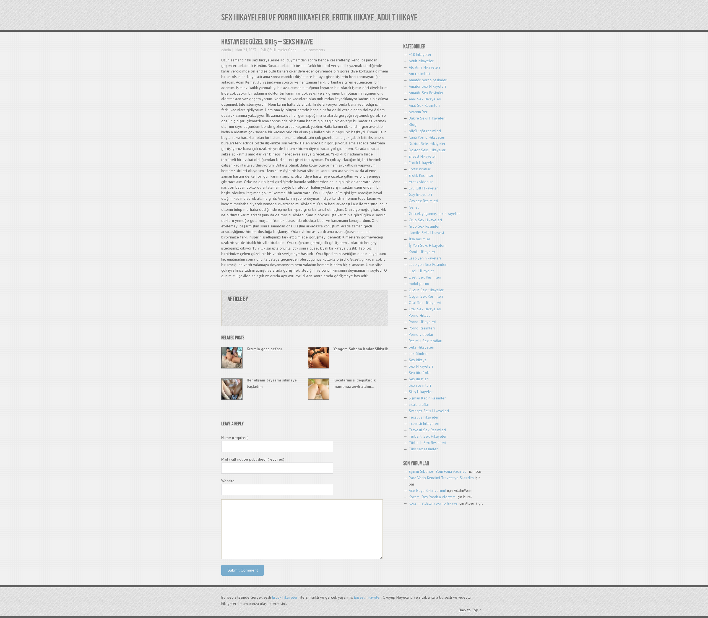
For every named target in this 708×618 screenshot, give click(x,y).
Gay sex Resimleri (423, 200)
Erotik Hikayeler (422, 162)
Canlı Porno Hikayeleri (427, 137)
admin (226, 50)
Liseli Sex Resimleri (425, 277)
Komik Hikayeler (422, 251)
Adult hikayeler (421, 60)
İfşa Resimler (419, 239)
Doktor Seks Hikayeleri (427, 143)
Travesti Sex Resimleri (427, 429)
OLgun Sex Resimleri (426, 296)
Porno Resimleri (422, 328)
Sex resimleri (420, 385)
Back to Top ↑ (470, 609)
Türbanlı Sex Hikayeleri (428, 436)
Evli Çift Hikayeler (274, 50)
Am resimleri (419, 73)
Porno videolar (421, 334)
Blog (413, 124)
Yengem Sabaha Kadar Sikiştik (361, 348)
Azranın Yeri (418, 111)
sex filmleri (418, 353)
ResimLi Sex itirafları (425, 340)
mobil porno (419, 283)
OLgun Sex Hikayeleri (426, 289)
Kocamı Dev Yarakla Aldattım (432, 496)
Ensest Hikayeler (422, 156)
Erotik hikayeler (285, 597)
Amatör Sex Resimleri (426, 92)
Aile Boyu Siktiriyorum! (427, 490)
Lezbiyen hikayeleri (425, 258)
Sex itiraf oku (420, 372)
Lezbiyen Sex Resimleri (428, 264)
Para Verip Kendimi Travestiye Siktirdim (441, 477)
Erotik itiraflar (420, 169)
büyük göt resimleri (425, 130)
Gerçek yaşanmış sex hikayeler (434, 213)
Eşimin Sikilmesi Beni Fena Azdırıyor (438, 471)
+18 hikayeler (420, 54)
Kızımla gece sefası (264, 348)
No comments (313, 50)
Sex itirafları (419, 378)
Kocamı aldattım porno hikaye (433, 503)
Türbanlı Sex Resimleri (427, 442)
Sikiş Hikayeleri (421, 391)
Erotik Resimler (421, 175)
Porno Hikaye (420, 315)
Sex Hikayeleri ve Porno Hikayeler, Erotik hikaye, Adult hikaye (319, 17)
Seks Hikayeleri (421, 347)
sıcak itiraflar (419, 404)
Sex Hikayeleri (421, 366)
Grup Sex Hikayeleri (425, 219)
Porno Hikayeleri (422, 321)
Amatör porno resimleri (428, 79)
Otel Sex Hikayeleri (425, 309)
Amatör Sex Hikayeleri (427, 86)
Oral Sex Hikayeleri (425, 302)
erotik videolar (421, 181)
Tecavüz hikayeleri (424, 417)
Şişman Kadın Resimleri (428, 398)
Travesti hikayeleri (424, 423)
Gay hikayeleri (420, 194)
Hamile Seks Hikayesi (426, 232)
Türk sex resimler (423, 448)
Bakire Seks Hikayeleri (427, 118)
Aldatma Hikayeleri (424, 67)
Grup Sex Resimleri (425, 226)
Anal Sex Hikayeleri (425, 99)
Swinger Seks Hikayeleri (429, 410)
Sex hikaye (418, 359)
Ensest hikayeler (367, 597)
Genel (293, 50)
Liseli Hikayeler (421, 270)
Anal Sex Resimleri (424, 105)
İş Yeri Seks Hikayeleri (427, 245)
